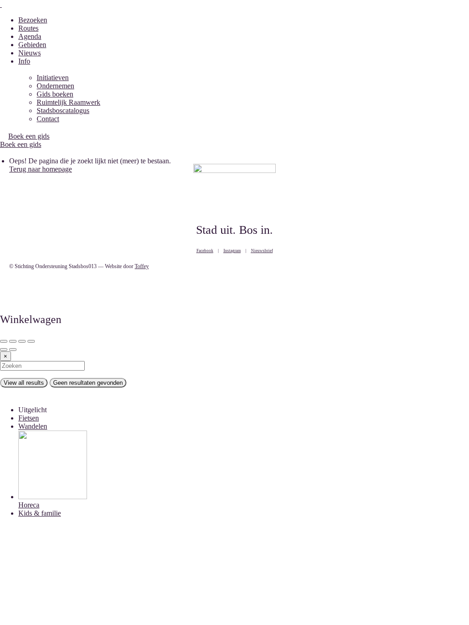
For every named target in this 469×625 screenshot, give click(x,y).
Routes (28, 28)
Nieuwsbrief (262, 250)
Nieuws (29, 53)
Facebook (204, 250)
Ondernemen (55, 86)
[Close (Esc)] (3, 341)
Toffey (142, 266)
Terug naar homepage (40, 169)
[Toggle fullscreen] (22, 341)
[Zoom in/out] (31, 341)
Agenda (29, 36)
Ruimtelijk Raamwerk (68, 102)
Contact (48, 119)
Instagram (232, 250)
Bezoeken (32, 20)
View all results (24, 382)
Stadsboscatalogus (63, 110)
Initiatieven (53, 77)
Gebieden (32, 44)
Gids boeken (55, 94)
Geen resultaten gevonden (88, 382)
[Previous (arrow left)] (3, 349)
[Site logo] (1, 4)
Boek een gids (20, 144)
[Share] (12, 341)
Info (24, 61)
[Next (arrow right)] (12, 349)
